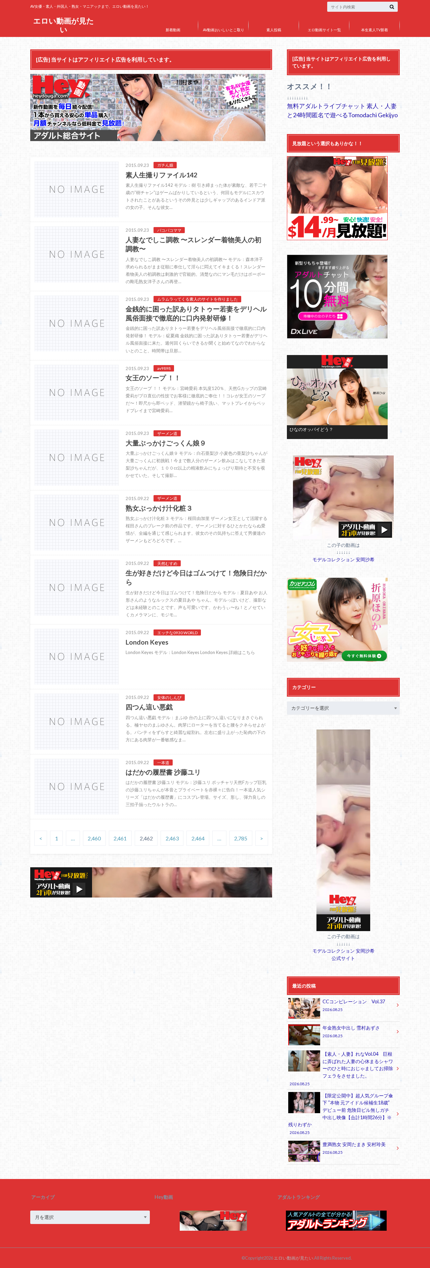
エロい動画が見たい (63, 25)
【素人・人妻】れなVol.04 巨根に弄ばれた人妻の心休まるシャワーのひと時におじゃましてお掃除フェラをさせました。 (341, 1068)
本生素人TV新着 (374, 30)
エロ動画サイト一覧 (324, 30)
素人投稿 (273, 30)
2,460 (94, 838)
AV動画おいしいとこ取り (223, 30)
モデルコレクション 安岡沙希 (343, 559)
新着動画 (173, 30)
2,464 (198, 838)
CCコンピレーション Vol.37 (353, 1005)
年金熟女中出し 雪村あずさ (351, 1031)
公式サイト (343, 958)
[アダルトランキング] (336, 1229)
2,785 (240, 838)
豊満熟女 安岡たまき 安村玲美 (354, 1147)
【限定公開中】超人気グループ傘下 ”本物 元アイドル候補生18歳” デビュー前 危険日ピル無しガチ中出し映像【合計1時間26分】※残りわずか (340, 1114)
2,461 (120, 838)
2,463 (172, 838)
